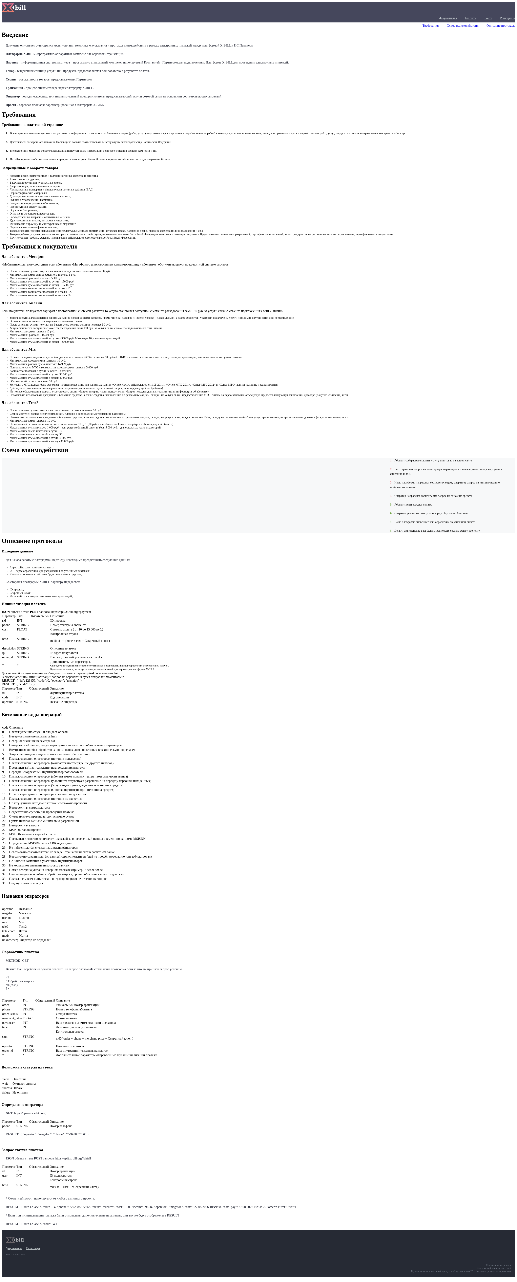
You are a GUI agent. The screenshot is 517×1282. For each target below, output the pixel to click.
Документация (448, 18)
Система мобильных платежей (494, 1268)
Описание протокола (501, 25)
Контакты (470, 18)
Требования (430, 25)
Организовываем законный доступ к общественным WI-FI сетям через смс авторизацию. (461, 1271)
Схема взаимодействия (462, 25)
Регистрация (507, 18)
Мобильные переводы (498, 1265)
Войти (488, 18)
